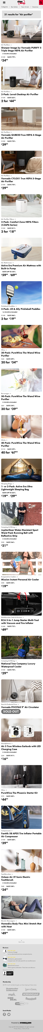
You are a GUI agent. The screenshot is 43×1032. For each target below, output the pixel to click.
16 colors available (9, 312)
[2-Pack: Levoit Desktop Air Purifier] (21, 78)
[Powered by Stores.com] (22, 1023)
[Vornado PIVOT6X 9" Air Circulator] (21, 691)
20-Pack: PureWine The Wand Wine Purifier (20, 354)
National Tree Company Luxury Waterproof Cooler (18, 665)
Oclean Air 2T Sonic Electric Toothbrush (15, 878)
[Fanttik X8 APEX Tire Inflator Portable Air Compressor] (21, 817)
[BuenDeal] (31, 998)
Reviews (5, 948)
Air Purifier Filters (7, 219)
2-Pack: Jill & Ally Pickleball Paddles (20, 308)
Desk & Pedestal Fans (9, 704)
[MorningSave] (31, 994)
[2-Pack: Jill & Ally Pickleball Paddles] (21, 292)
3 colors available (9, 539)
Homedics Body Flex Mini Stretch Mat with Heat (21, 925)
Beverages (5, 393)
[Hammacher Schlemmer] (12, 989)
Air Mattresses (6, 263)
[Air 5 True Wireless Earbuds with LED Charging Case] (21, 730)
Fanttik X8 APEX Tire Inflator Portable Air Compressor (21, 835)
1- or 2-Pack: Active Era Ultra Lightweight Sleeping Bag (16, 488)
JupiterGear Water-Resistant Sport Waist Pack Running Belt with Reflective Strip (19, 532)
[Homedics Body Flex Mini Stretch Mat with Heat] (21, 907)
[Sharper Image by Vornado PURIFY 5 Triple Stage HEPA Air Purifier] (21, 31)
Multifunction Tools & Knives (11, 617)
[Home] (21, 2)
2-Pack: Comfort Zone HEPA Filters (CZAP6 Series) (19, 223)
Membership (7, 982)
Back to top (21, 942)
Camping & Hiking (8, 527)
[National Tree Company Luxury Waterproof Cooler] (21, 647)
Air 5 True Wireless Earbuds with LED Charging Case (21, 748)
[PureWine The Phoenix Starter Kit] (21, 776)
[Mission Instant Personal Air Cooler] (21, 563)
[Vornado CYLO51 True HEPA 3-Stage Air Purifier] (21, 162)
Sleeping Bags (6, 484)
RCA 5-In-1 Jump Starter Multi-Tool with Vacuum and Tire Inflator (20, 622)
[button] (4, 2)
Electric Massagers (8, 921)
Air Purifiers (5, 45)
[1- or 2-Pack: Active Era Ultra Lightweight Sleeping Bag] (21, 470)
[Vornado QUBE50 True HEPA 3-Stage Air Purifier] (21, 118)
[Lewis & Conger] (31, 989)
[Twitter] (8, 1014)
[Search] (41, 2)
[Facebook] (4, 1014)
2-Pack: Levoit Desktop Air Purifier (19, 94)
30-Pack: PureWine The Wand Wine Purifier (20, 398)
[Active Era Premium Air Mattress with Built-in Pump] (21, 249)
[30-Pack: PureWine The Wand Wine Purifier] (21, 380)
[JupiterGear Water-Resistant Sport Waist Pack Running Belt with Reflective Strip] (21, 513)
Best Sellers (14, 7)
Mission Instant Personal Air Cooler (20, 579)
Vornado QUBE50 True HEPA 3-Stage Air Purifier (21, 136)
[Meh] (12, 994)
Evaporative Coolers (8, 577)
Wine (3, 350)
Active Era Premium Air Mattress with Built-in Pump (21, 267)
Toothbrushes (6, 874)
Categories (4, 7)
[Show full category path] (11, 45)
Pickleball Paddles (8, 306)
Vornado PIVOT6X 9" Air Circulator (20, 707)
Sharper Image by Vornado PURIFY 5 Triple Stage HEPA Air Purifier (21, 49)
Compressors (6, 831)
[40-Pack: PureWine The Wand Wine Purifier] (21, 426)
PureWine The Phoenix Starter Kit (19, 792)
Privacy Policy (17, 1028)
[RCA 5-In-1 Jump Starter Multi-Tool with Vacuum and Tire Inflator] (21, 604)
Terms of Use (25, 1028)
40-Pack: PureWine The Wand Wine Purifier (20, 444)
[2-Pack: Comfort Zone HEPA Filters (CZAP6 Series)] (21, 205)
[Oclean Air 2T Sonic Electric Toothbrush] (21, 860)
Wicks (3, 440)
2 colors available (9, 54)
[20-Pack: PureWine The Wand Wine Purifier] (21, 336)
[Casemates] (21, 1003)
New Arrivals (25, 7)
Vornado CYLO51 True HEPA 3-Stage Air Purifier (21, 180)
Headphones (6, 743)
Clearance (35, 7)
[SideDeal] (12, 998)
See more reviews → (8, 970)
